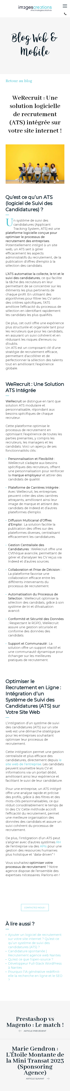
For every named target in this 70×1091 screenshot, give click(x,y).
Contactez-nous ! (35, 907)
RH (58, 842)
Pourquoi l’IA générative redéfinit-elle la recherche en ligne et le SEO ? (35, 976)
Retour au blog (19, 81)
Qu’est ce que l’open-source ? (30, 959)
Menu (65, 6)
